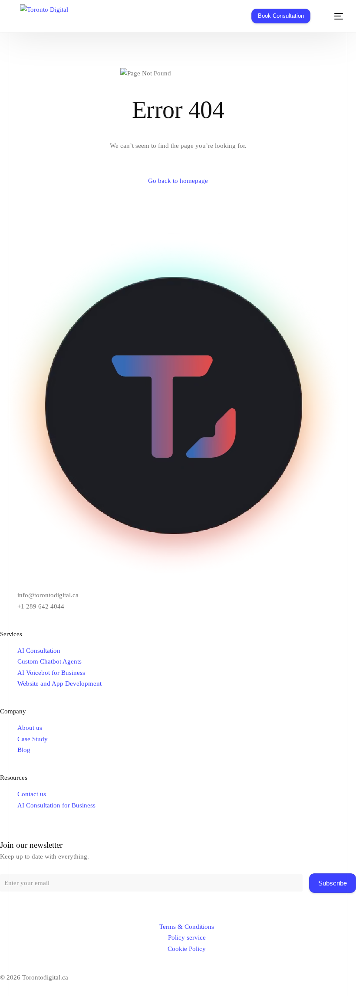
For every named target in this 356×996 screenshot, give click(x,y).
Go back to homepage (178, 180)
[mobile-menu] (333, 16)
